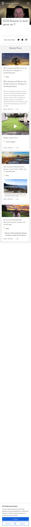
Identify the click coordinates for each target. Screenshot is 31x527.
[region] (15, 515)
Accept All (15, 519)
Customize (8, 524)
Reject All (22, 524)
